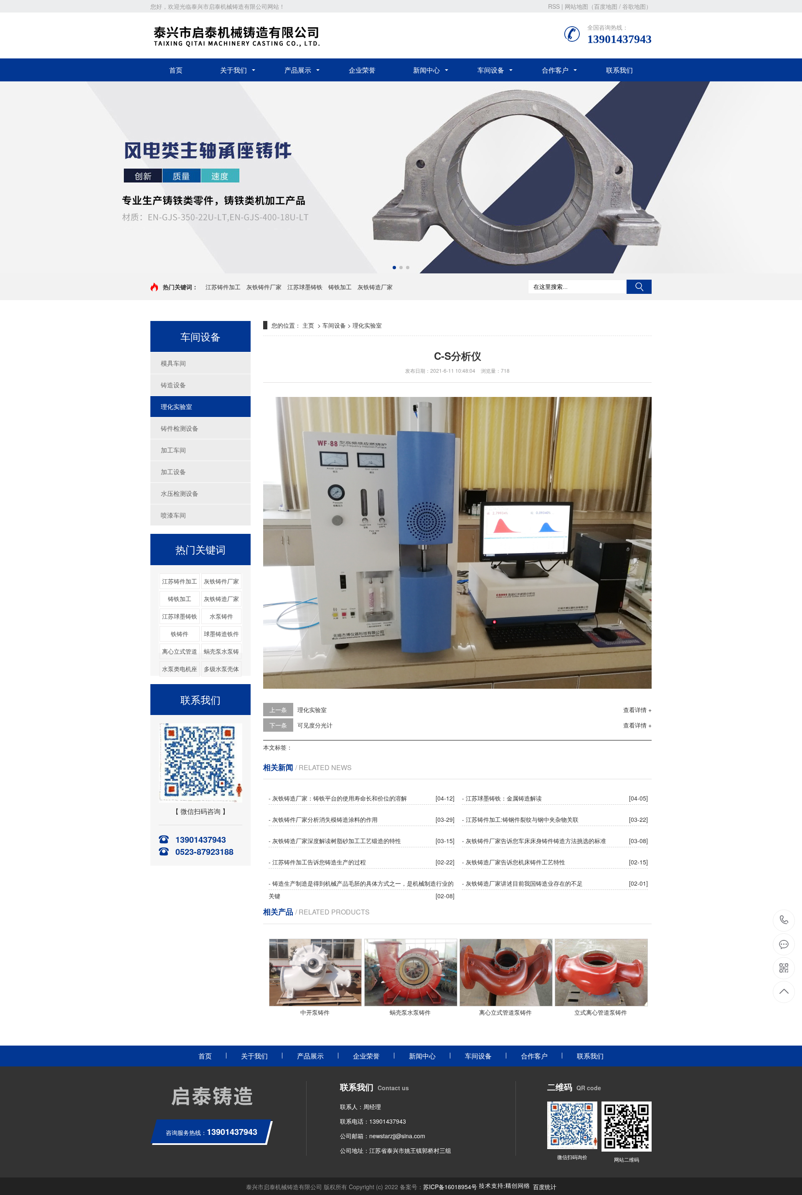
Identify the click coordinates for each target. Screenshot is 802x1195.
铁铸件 (179, 633)
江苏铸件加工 (223, 287)
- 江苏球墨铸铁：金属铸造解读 (502, 798)
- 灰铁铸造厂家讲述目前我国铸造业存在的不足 (522, 883)
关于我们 (233, 70)
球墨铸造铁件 (221, 633)
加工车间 (173, 449)
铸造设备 (173, 384)
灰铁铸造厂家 (375, 287)
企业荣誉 (362, 70)
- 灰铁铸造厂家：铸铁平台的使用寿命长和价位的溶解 (338, 798)
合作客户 (555, 70)
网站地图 (576, 6)
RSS (554, 6)
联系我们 (619, 70)
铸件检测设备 (179, 428)
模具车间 (173, 363)
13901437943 (784, 921)
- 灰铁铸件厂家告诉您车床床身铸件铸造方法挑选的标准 (534, 840)
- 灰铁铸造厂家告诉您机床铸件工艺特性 (513, 862)
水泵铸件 (221, 616)
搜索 (639, 287)
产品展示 (297, 70)
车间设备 (490, 70)
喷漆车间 (173, 514)
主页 (308, 325)
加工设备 (173, 471)
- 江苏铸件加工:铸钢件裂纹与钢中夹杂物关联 (520, 819)
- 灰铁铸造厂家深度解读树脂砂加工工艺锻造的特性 (335, 840)
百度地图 (605, 6)
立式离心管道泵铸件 (600, 1012)
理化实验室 (176, 406)
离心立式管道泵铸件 (505, 1012)
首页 (176, 70)
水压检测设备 (179, 493)
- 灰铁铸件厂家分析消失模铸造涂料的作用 (323, 819)
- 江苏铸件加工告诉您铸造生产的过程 (317, 862)
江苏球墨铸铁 (304, 287)
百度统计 (544, 1186)
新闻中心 (426, 70)
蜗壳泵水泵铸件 (410, 1012)
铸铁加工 (340, 287)
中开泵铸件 (315, 1012)
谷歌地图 (634, 6)
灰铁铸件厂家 (264, 287)
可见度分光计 (314, 725)
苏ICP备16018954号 (450, 1186)
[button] (394, 267)
